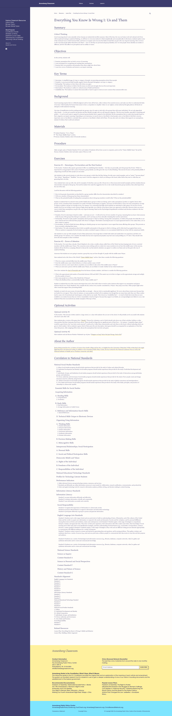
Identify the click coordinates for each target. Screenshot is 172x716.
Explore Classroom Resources (16, 20)
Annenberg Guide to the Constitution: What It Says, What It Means (75, 673)
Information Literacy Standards (63, 592)
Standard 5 (57, 585)
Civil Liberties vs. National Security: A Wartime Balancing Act (122, 688)
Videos (81, 3)
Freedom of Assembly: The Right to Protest (116, 685)
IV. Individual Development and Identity (65, 611)
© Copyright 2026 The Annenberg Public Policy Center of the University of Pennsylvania (127, 711)
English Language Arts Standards (63, 579)
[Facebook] (6, 49)
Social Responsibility (60, 621)
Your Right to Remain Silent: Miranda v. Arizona (68, 690)
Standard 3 (57, 583)
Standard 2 (57, 596)
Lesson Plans (10, 22)
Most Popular (10, 30)
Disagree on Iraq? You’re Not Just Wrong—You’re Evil (106, 334)
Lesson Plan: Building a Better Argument (65, 633)
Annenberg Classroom (46, 3)
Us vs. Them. (70, 133)
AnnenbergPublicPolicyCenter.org (63, 707)
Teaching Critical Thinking (14, 39)
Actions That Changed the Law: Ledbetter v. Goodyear (120, 692)
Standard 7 (57, 587)
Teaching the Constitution (14, 37)
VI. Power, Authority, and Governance (65, 617)
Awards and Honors (11, 45)
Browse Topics (10, 24)
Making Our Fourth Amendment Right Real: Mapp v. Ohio (71, 692)
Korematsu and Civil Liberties (62, 688)
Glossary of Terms (11, 33)
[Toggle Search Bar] (131, 3)
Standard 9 (57, 590)
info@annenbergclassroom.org (63, 668)
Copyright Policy (82, 711)
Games (91, 3)
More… (104, 694)
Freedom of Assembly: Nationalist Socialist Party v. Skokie (71, 685)
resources (91, 483)
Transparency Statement (58, 711)
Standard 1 (57, 581)
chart (72, 137)
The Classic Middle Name (63, 135)
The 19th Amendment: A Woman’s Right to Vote (68, 686)
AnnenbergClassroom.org (95, 707)
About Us (8, 43)
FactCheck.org (81, 707)
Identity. (83, 320)
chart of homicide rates (74, 270)
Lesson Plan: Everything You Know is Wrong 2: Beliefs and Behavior (73, 631)
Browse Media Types (12, 26)
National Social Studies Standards (63, 607)
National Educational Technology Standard (66, 600)
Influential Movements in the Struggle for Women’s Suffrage (122, 686)
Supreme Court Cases (13, 35)
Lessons (102, 3)
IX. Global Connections (61, 613)
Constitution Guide (12, 32)
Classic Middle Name (87, 257)
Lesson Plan (68, 13)
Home (55, 13)
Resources (61, 13)
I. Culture (57, 609)
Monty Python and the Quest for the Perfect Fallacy (119, 690)
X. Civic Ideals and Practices (62, 619)
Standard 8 (57, 589)
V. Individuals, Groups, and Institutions (65, 615)
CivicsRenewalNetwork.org (114, 707)
